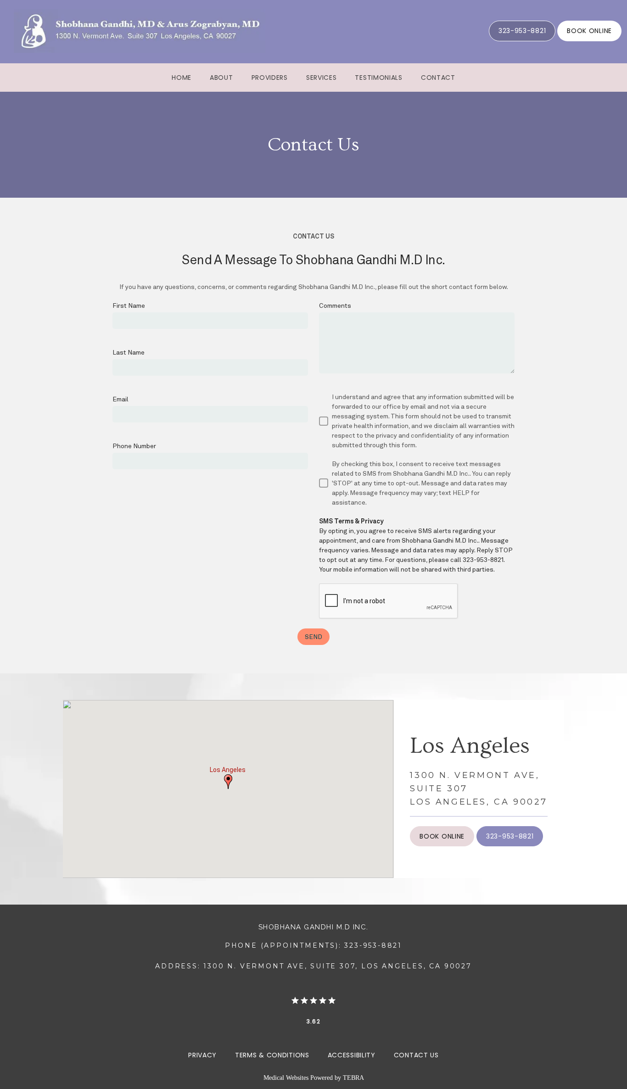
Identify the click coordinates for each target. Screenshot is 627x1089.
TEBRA (353, 1077)
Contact (438, 77)
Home (181, 77)
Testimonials (378, 77)
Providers (270, 77)
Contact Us (416, 1055)
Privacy (202, 1055)
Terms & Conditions (272, 1055)
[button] (228, 781)
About (221, 77)
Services (321, 77)
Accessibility (351, 1055)
